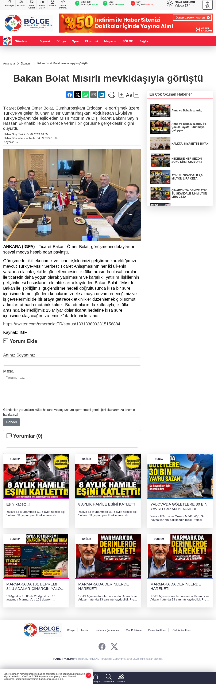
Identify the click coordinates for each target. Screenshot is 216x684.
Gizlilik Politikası (182, 630)
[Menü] (211, 41)
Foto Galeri (31, 6)
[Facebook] (102, 647)
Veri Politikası (134, 630)
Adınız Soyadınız (19, 355)
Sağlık (143, 41)
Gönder (11, 422)
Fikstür (52, 5)
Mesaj (8, 371)
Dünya (61, 41)
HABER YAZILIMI (63, 658)
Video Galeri (42, 6)
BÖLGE (128, 41)
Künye (71, 630)
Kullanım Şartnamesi (108, 630)
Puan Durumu (63, 6)
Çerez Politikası (157, 630)
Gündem (21, 41)
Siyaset (45, 41)
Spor (75, 41)
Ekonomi (91, 41)
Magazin (110, 41)
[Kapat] (88, 675)
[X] (114, 647)
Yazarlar (21, 5)
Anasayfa (9, 5)
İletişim (85, 630)
